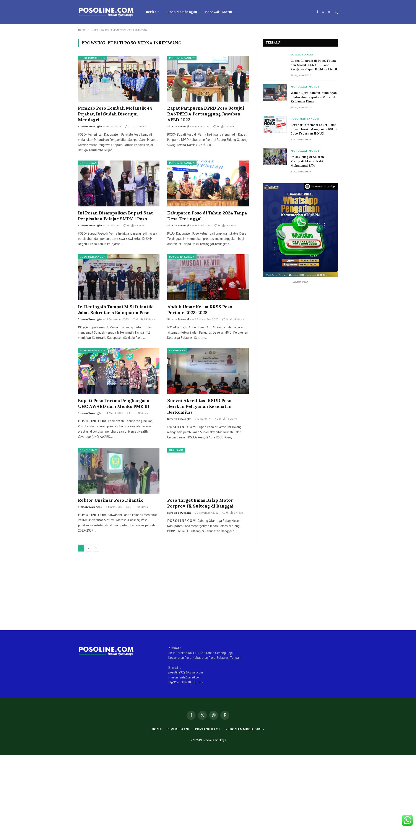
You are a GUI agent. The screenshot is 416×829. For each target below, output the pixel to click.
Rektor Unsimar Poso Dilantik (110, 500)
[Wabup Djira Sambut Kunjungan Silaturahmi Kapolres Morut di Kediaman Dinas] (275, 92)
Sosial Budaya (302, 54)
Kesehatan (177, 350)
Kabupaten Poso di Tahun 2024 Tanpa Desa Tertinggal (207, 215)
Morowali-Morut (218, 12)
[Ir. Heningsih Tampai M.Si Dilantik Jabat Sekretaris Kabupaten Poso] (118, 277)
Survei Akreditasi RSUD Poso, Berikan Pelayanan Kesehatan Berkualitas (199, 406)
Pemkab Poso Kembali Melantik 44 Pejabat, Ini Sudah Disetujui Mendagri (115, 113)
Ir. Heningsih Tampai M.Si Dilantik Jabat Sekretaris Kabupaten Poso (115, 309)
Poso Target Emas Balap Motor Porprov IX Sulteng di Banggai (200, 503)
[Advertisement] (208, 591)
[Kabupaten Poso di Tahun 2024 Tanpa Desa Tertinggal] (208, 183)
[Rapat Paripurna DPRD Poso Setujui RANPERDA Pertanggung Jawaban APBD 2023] (208, 79)
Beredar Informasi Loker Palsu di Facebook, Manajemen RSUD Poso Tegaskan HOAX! (314, 129)
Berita (151, 12)
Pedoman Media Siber (244, 729)
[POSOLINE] (106, 11)
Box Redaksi (178, 729)
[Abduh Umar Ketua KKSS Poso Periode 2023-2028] (208, 277)
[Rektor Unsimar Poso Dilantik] (118, 471)
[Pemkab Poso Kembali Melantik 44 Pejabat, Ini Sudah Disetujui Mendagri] (118, 79)
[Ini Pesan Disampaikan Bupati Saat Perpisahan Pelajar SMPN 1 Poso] (118, 183)
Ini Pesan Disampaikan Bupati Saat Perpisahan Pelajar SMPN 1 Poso (115, 215)
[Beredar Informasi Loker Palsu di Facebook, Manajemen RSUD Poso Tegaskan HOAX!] (275, 124)
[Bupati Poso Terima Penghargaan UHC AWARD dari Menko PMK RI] (118, 371)
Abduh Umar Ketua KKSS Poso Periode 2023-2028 (199, 309)
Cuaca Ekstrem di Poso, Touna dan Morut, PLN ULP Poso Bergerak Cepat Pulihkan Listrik (314, 65)
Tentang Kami (207, 729)
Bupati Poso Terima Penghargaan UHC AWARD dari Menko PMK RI (114, 403)
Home (157, 729)
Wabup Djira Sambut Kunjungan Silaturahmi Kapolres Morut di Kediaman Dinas (314, 97)
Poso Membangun (182, 12)
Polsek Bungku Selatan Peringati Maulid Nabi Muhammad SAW (307, 161)
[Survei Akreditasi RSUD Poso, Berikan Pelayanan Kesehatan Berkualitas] (208, 371)
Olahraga (176, 450)
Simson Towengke (90, 126)
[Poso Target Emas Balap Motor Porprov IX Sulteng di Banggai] (208, 471)
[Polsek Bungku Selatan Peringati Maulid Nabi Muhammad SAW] (275, 156)
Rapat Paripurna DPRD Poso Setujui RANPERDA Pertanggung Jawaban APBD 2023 (205, 113)
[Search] (336, 12)
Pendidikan (88, 162)
